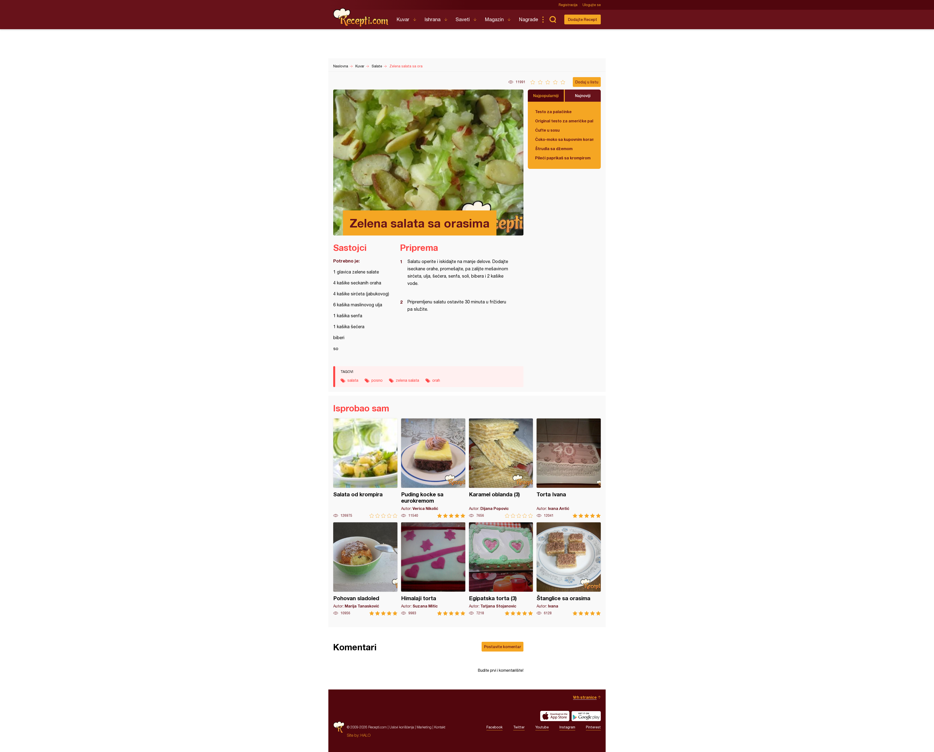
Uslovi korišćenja (401, 727)
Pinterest (593, 727)
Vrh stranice (585, 697)
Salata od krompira (365, 468)
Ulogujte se (592, 5)
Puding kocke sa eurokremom (433, 468)
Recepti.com (361, 17)
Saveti (463, 19)
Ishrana (432, 19)
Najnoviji (583, 95)
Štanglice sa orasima (569, 569)
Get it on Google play (586, 716)
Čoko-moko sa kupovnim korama (564, 139)
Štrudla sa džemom (554, 148)
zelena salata (407, 380)
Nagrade (528, 19)
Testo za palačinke (553, 111)
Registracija (568, 5)
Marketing (424, 727)
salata (352, 380)
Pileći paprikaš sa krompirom (563, 157)
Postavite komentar (502, 646)
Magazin (494, 19)
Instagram (567, 727)
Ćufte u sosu (547, 130)
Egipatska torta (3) (501, 569)
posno (377, 380)
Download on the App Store (554, 716)
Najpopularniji (546, 95)
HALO (365, 735)
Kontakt (439, 727)
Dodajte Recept (582, 19)
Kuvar (402, 19)
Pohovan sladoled (365, 569)
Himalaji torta (433, 569)
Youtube (542, 727)
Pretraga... (552, 19)
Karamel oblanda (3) (501, 468)
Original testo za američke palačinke (564, 120)
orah (436, 380)
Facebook (494, 727)
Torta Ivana (569, 468)
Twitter (519, 727)
